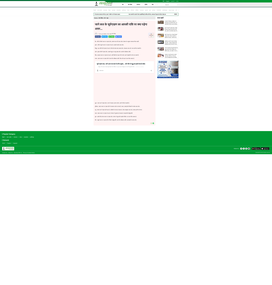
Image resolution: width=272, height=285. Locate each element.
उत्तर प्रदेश (99, 10)
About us (10, 152)
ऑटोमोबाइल (164, 10)
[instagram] (246, 148)
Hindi (3, 143)
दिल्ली (95, 10)
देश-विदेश (130, 4)
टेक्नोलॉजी (159, 10)
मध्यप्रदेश (119, 10)
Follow (119, 36)
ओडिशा (136, 10)
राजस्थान (142, 10)
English (167, 1)
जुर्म (150, 10)
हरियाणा (132, 10)
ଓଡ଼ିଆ (177, 1)
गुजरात (146, 10)
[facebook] (241, 148)
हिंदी (163, 1)
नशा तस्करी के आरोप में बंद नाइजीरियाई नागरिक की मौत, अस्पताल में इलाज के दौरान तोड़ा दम (132, 14)
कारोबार (153, 10)
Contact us (4, 152)
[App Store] (265, 148)
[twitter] (243, 148)
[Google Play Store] (256, 148)
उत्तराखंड (105, 10)
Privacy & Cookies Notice (29, 152)
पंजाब (128, 10)
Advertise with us (18, 152)
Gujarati (15, 143)
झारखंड (113, 10)
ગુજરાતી (172, 1)
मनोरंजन (138, 4)
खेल (152, 4)
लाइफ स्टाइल (171, 10)
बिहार (109, 10)
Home (96, 18)
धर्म (176, 10)
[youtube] (248, 148)
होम (123, 4)
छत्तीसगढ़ (124, 10)
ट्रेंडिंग (146, 4)
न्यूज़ (107, 18)
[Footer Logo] (8, 148)
